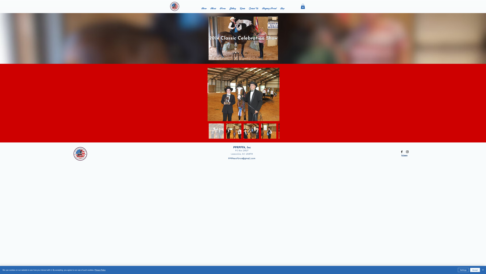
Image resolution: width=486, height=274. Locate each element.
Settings (463, 270)
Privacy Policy (100, 270)
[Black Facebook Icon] (401, 151)
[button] (303, 6)
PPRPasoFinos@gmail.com (241, 158)
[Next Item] (275, 94)
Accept (475, 270)
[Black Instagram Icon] (407, 151)
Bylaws (404, 155)
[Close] (482, 270)
